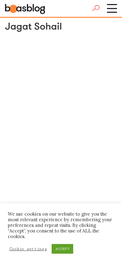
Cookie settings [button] (28, 248)
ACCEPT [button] (62, 248)
